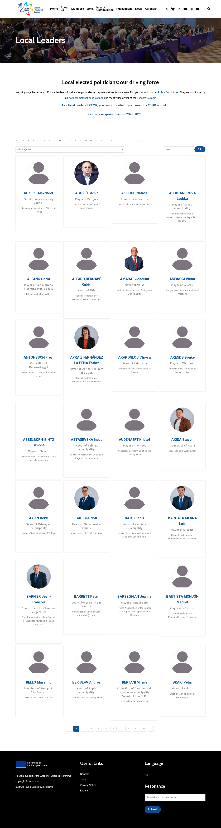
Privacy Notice (88, 785)
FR (146, 774)
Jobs (83, 779)
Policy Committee (168, 92)
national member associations (86, 97)
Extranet (84, 790)
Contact (84, 774)
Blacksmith (48, 787)
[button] (110, 105)
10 (143, 728)
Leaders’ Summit (146, 97)
